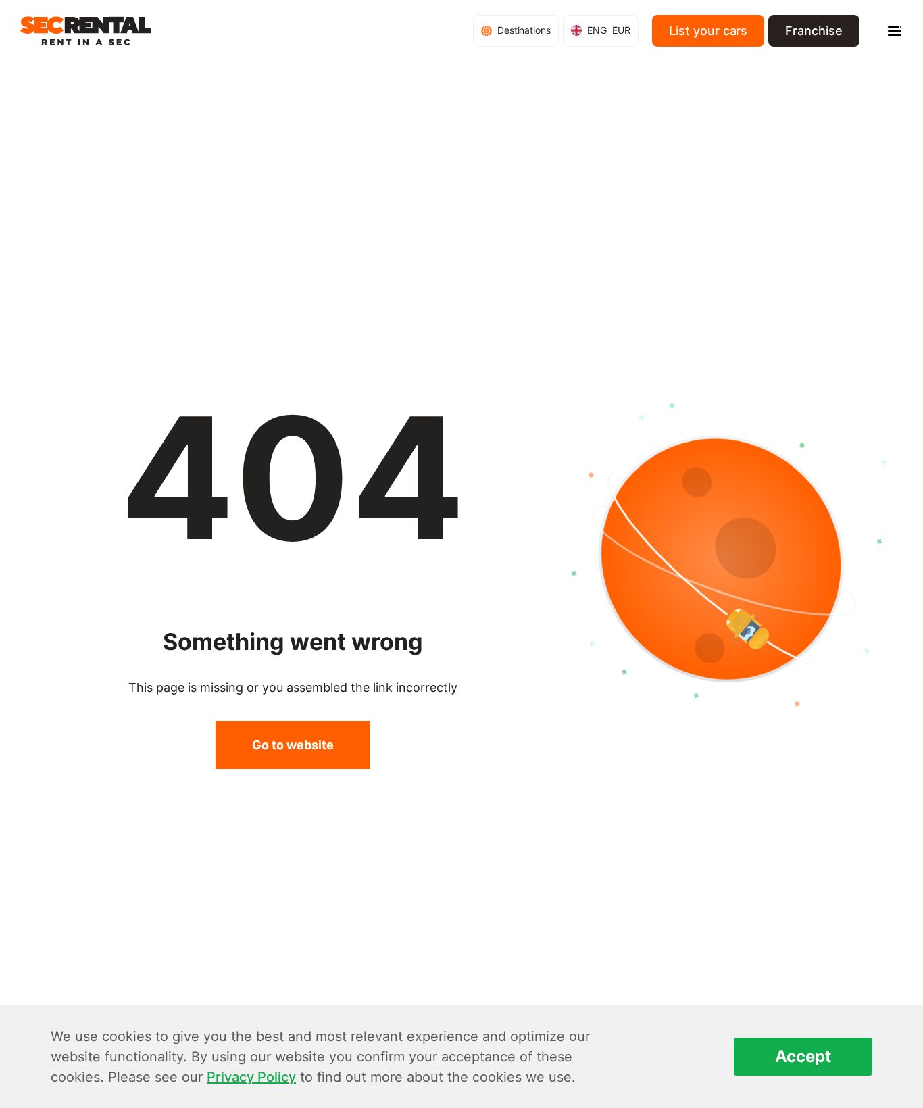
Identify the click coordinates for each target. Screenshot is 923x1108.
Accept (803, 1056)
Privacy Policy (251, 1077)
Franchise (814, 31)
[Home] (85, 30)
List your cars (708, 31)
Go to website (293, 745)
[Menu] (895, 31)
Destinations (524, 30)
